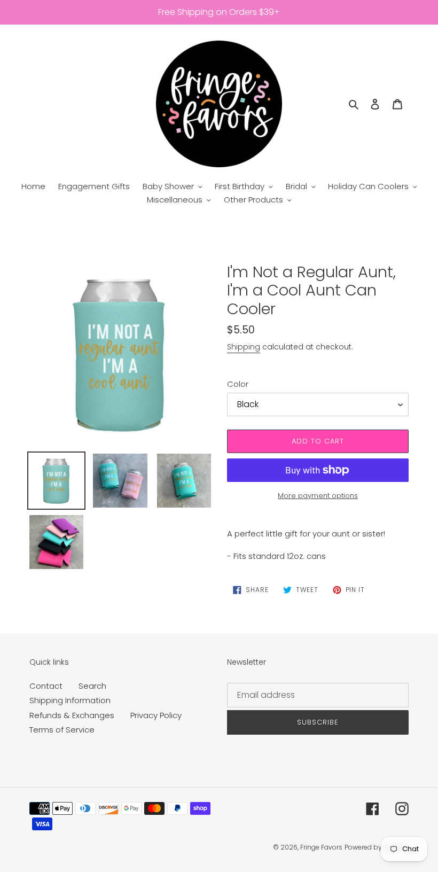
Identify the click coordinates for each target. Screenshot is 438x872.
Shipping (243, 346)
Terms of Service (62, 729)
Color (237, 384)
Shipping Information (70, 700)
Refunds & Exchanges (71, 715)
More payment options (318, 495)
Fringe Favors (321, 847)
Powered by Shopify (377, 847)
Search (92, 685)
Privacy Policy (156, 715)
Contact (45, 685)
